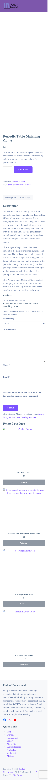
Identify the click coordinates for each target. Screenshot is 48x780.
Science (22, 181)
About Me (11, 744)
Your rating (8, 318)
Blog (9, 732)
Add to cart (23, 169)
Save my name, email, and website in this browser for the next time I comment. (22, 394)
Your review (9, 329)
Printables (11, 750)
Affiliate (10, 756)
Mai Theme (17, 775)
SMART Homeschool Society (12, 738)
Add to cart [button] (24, 482)
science (28, 184)
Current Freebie (14, 747)
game (10, 184)
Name (6, 365)
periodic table (18, 184)
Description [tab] (10, 197)
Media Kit (11, 753)
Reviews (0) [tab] (25, 197)
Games (15, 181)
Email (6, 377)
